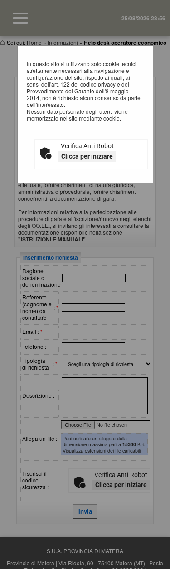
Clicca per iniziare (87, 156)
